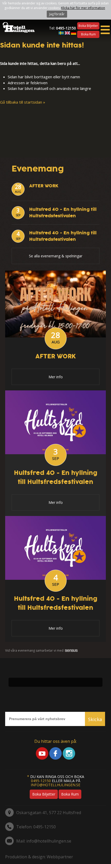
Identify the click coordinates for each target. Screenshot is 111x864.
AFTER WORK (43, 186)
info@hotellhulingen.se (55, 784)
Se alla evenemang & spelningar (55, 255)
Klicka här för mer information (83, 8)
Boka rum (88, 34)
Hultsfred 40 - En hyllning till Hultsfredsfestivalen (63, 212)
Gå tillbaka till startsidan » (22, 102)
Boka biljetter (88, 26)
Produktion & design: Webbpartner (39, 857)
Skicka (95, 719)
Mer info (56, 376)
